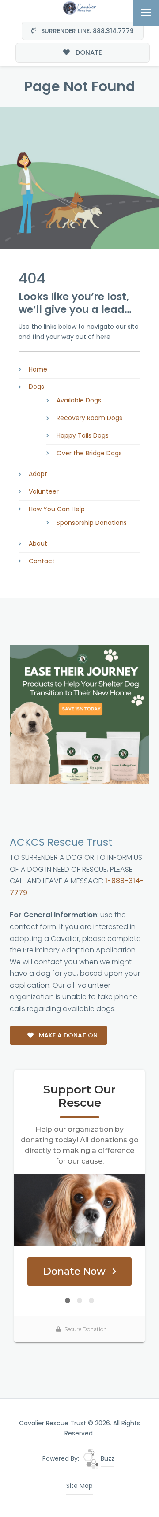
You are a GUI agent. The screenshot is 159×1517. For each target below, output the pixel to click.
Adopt (38, 473)
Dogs (36, 386)
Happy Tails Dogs (83, 435)
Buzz (106, 1458)
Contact (42, 561)
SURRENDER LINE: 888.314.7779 (86, 30)
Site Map (79, 1485)
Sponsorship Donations (92, 522)
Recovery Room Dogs (89, 417)
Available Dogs (79, 400)
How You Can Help (57, 509)
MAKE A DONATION (67, 1035)
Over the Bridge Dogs (89, 453)
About (38, 543)
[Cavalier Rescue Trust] (79, 7)
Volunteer (44, 491)
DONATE (88, 52)
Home (38, 369)
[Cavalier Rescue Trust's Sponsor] (79, 714)
